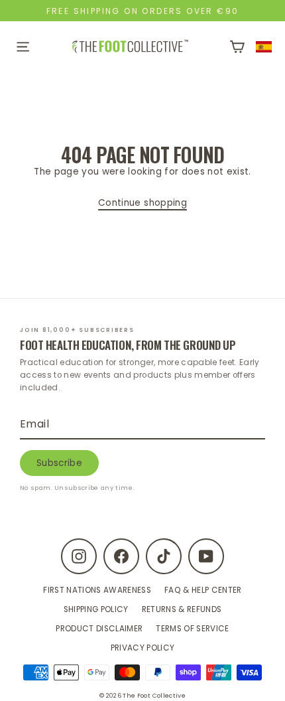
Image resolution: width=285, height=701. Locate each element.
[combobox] (264, 46)
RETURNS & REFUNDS (182, 609)
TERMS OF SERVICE (192, 628)
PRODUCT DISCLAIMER (99, 628)
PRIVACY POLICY (143, 648)
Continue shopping (142, 202)
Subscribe (59, 463)
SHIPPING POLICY (96, 609)
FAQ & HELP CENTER (203, 590)
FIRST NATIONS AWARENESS (97, 590)
